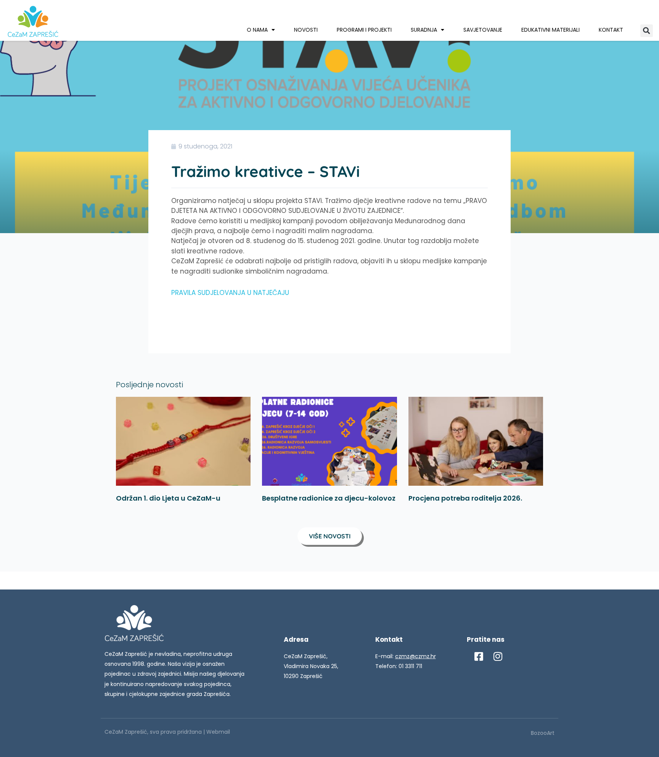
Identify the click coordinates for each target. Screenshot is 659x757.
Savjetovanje (482, 30)
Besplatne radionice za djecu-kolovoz (328, 498)
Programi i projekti (364, 30)
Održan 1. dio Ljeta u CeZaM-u (168, 498)
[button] (646, 30)
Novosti (306, 30)
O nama (257, 30)
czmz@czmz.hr (415, 656)
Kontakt (611, 30)
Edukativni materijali (550, 30)
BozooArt (543, 733)
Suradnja (424, 30)
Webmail (218, 732)
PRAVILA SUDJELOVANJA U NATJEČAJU (230, 292)
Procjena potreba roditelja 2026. (465, 498)
